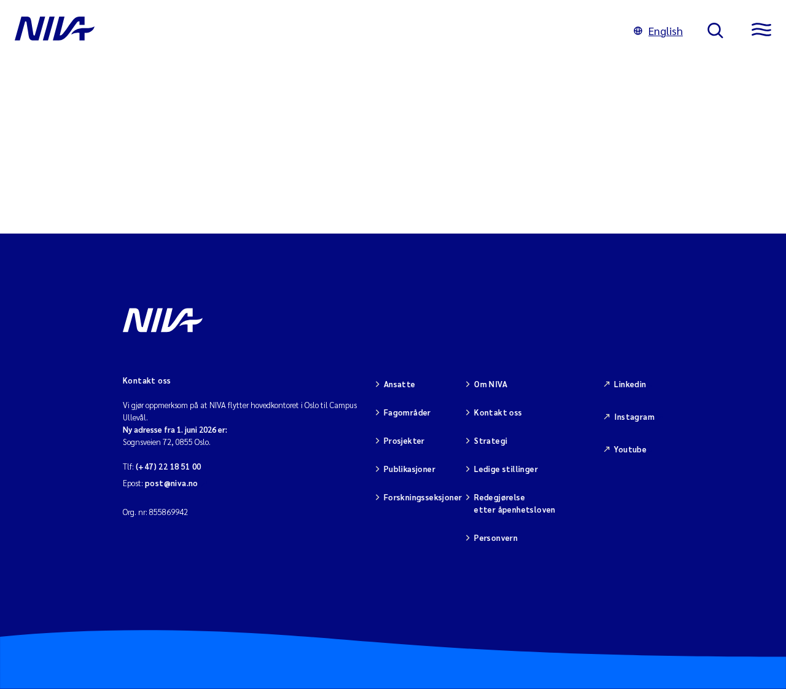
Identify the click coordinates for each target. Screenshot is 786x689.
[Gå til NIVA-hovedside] (312, 31)
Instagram (634, 416)
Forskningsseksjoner (423, 497)
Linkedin (630, 384)
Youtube (630, 449)
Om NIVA (490, 384)
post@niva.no (171, 483)
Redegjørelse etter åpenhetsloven (514, 503)
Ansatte (400, 384)
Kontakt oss (498, 412)
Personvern (496, 537)
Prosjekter (404, 440)
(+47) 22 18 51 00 (168, 466)
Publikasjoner (409, 468)
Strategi (490, 440)
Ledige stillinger (506, 468)
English (665, 30)
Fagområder (407, 412)
